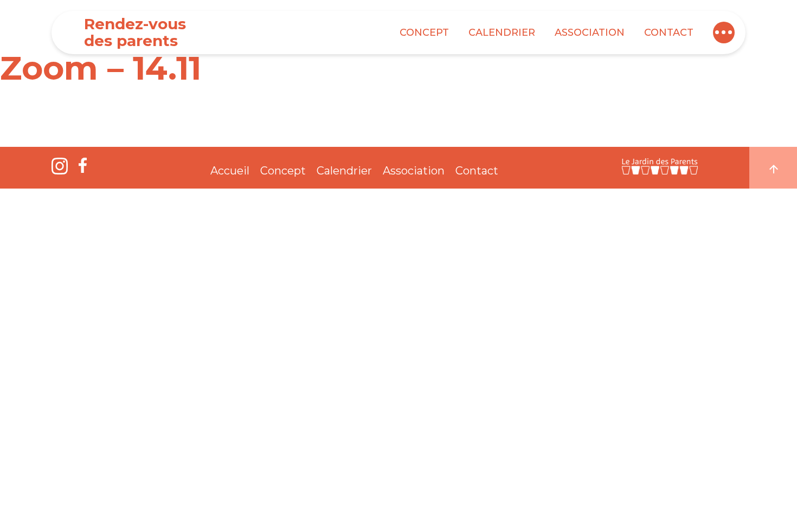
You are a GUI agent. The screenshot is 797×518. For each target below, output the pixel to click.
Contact (668, 32)
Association (590, 32)
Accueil (229, 170)
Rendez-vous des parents (135, 32)
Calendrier (501, 32)
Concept (424, 32)
